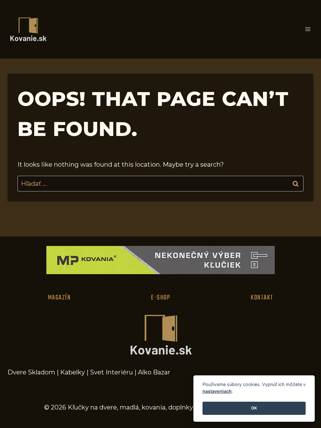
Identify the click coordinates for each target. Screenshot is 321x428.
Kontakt (262, 297)
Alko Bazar (154, 372)
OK (254, 407)
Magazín (59, 297)
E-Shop (160, 297)
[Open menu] (307, 29)
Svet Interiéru (111, 372)
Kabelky (72, 372)
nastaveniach (217, 391)
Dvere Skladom (31, 372)
